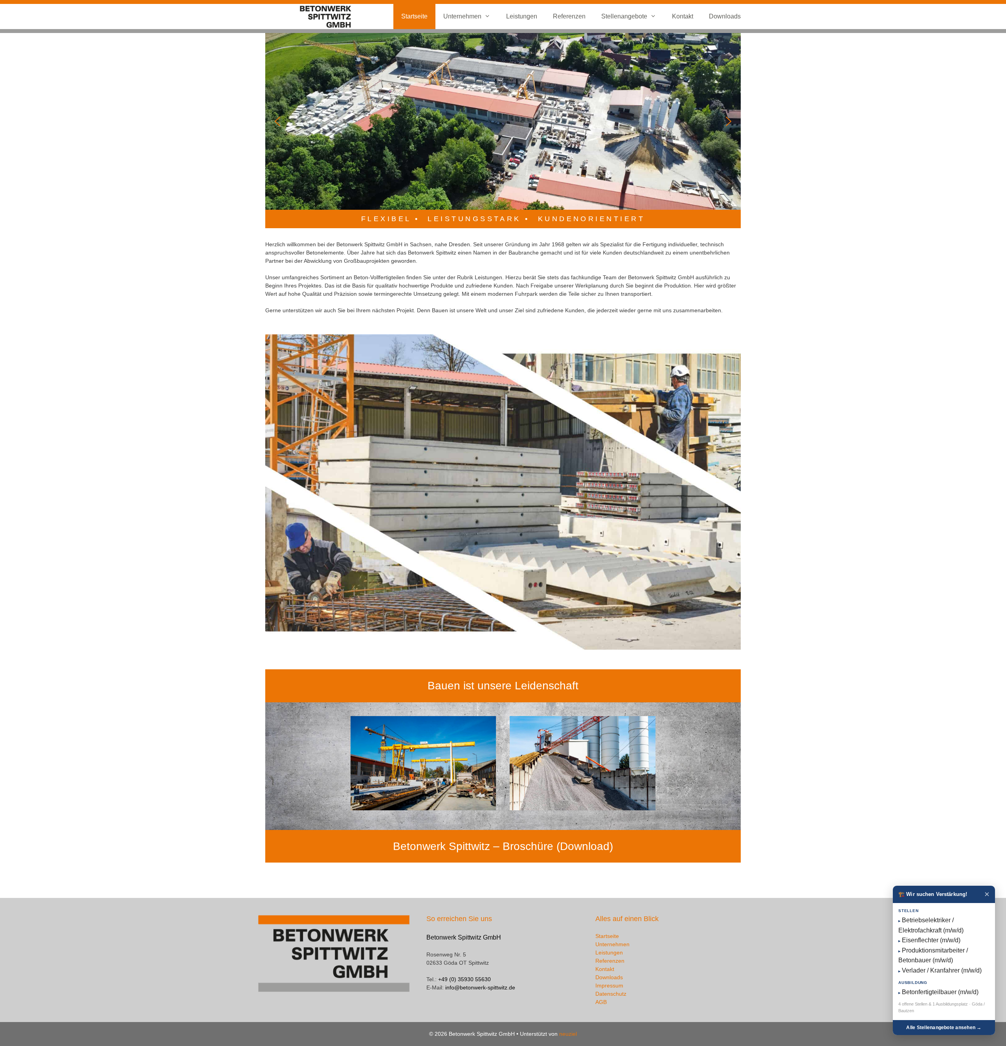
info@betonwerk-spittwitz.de (480, 987)
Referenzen (569, 16)
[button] (277, 121)
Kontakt (682, 16)
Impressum (609, 985)
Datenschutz (610, 994)
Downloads (725, 16)
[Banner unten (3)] (582, 763)
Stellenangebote (624, 16)
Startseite (414, 16)
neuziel (568, 1034)
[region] (503, 121)
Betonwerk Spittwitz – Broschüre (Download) (503, 846)
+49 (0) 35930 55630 (464, 979)
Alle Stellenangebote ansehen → (943, 1027)
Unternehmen (462, 16)
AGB (601, 1002)
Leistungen (521, 16)
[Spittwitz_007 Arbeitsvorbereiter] (423, 763)
